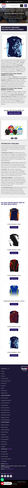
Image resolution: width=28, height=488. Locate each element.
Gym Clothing (4, 432)
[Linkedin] (8, 476)
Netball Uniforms (5, 412)
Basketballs (4, 451)
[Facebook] (2, 476)
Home (2, 371)
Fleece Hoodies (5, 437)
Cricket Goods (4, 454)
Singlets (3, 446)
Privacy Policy (4, 378)
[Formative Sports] (4, 7)
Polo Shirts (4, 441)
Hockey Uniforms (5, 407)
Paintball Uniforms (5, 415)
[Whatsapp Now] (2, 479)
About (2, 373)
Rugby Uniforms (5, 417)
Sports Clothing (5, 424)
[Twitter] (5, 476)
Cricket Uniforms (5, 402)
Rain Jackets (4, 444)
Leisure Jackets (4, 439)
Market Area (4, 393)
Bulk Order (4, 390)
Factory (3, 376)
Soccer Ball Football (6, 459)
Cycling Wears (4, 405)
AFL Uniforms (4, 398)
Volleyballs (4, 461)
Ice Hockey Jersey (5, 410)
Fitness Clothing (5, 429)
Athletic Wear (4, 427)
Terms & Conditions (6, 381)
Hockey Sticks (4, 456)
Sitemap (3, 385)
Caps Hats (3, 434)
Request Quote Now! (14, 113)
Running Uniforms (5, 419)
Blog (2, 388)
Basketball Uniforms (6, 400)
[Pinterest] (11, 476)
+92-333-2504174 (9, 469)
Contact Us (4, 383)
